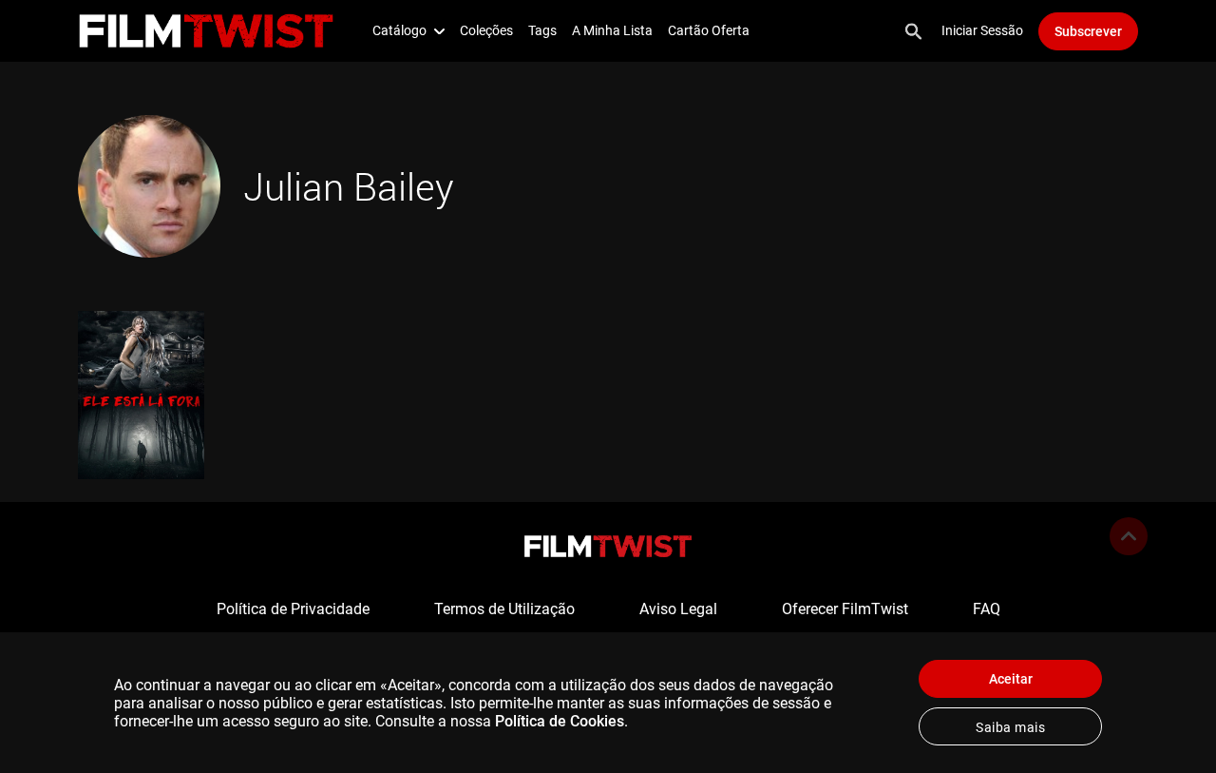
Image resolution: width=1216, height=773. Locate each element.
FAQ (986, 609)
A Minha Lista (612, 30)
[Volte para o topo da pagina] (1129, 536)
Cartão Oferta (709, 30)
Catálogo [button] (399, 30)
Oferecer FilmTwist (845, 609)
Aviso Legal (678, 609)
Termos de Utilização (504, 609)
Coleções (486, 30)
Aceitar (1011, 678)
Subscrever (1088, 31)
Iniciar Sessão (982, 30)
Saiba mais (1010, 727)
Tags (542, 30)
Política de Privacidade (293, 609)
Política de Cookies (559, 721)
